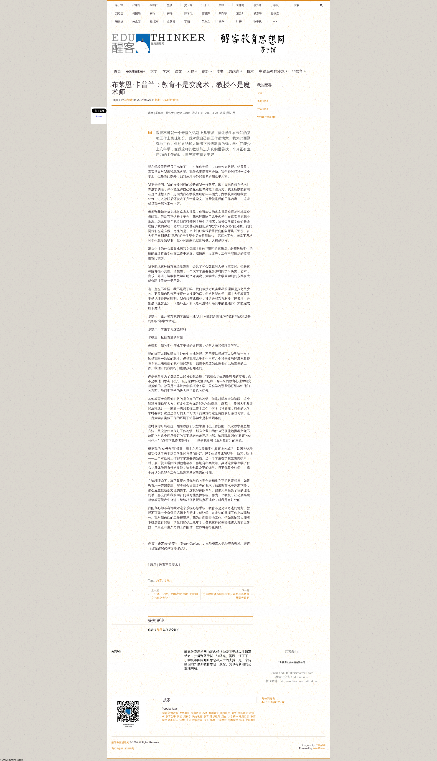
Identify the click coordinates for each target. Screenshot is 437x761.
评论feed (262, 109)
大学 (154, 71)
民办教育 (197, 716)
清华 (182, 719)
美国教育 (251, 719)
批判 (157, 99)
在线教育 (185, 713)
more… (275, 21)
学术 (166, 71)
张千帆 (258, 21)
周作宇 (223, 13)
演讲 (188, 719)
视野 (205, 71)
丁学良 (275, 5)
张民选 (119, 21)
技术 (250, 71)
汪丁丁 (205, 5)
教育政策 (197, 719)
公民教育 (243, 713)
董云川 (240, 13)
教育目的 (244, 716)
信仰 (241, 719)
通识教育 (215, 716)
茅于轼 (119, 5)
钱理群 (154, 5)
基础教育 (214, 713)
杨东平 (258, 13)
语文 (178, 71)
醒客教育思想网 (120, 742)
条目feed (262, 101)
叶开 (239, 21)
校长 (206, 719)
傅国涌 (136, 13)
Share (98, 116)
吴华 (221, 21)
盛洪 (169, 5)
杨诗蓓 (128, 99)
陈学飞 (188, 13)
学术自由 (225, 713)
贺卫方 (188, 5)
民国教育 (196, 713)
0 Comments (170, 99)
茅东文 (206, 21)
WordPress (319, 748)
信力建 (257, 5)
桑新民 (171, 21)
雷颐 (221, 5)
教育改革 (173, 713)
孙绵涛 (154, 21)
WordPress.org (266, 117)
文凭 (167, 580)
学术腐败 (233, 719)
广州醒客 (320, 745)
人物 (190, 71)
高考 (204, 713)
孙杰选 (275, 13)
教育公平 (171, 716)
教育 (159, 580)
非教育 (297, 71)
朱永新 (136, 21)
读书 (220, 71)
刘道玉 (119, 13)
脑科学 (187, 716)
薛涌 (170, 13)
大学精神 (233, 716)
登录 (159, 629)
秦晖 (152, 13)
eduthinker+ (135, 71)
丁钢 (187, 21)
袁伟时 (240, 5)
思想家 (234, 71)
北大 (212, 719)
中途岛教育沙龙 (272, 71)
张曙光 (136, 5)
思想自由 (173, 719)
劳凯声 (206, 13)
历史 (223, 716)
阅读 (179, 716)
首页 (117, 71)
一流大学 (221, 719)
